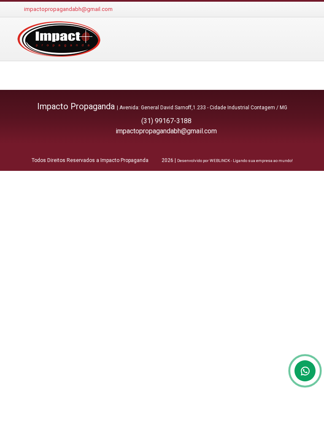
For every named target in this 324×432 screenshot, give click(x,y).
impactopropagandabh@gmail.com (68, 9)
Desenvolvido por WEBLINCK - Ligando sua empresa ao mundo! (235, 160)
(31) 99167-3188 (166, 121)
